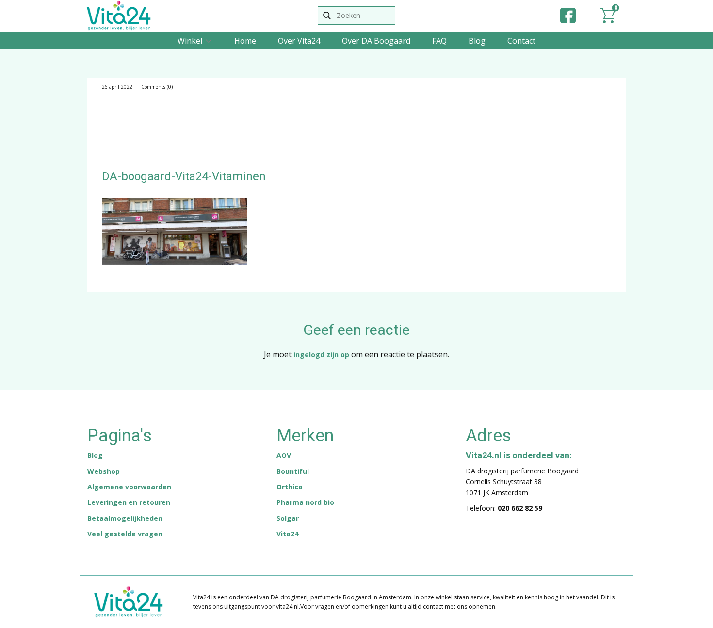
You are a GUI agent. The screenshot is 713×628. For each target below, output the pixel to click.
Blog (477, 40)
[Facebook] (568, 15)
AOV (283, 455)
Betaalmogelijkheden (124, 518)
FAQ (439, 40)
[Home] (118, 15)
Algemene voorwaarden (129, 486)
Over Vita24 (299, 40)
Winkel (190, 40)
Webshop (103, 471)
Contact (521, 40)
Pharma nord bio (305, 502)
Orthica (289, 486)
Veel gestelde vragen (124, 533)
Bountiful (292, 471)
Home (245, 40)
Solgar (287, 518)
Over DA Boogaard (376, 40)
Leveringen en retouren (128, 502)
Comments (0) (156, 86)
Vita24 (287, 533)
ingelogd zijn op (321, 354)
